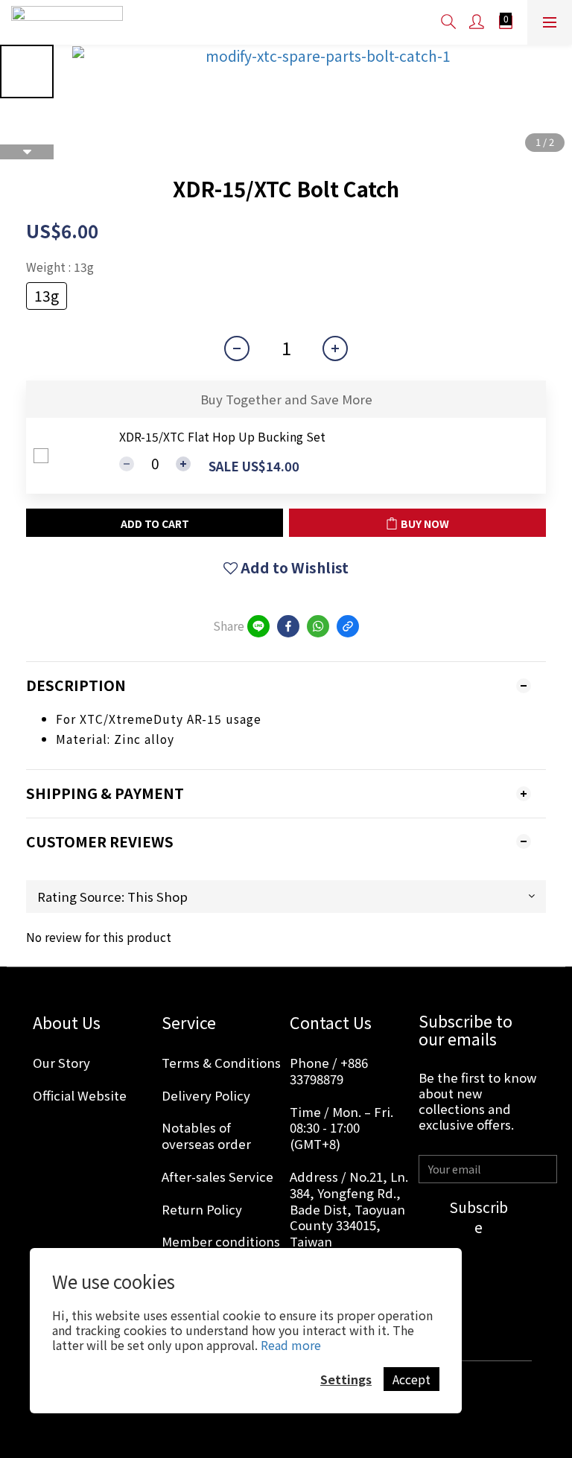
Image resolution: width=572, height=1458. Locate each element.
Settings (346, 1379)
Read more (291, 1345)
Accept (411, 1379)
